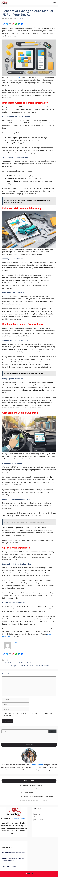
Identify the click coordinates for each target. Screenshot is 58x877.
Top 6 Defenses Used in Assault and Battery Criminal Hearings (36, 796)
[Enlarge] (34, 750)
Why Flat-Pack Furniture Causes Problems (31, 785)
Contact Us (37, 817)
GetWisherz (30, 873)
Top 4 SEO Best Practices (26, 792)
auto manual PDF (14, 77)
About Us (37, 814)
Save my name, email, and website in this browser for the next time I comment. (28, 714)
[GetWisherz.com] (4, 2)
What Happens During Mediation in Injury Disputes (33, 800)
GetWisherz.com (16, 2)
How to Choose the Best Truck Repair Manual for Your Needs (26, 663)
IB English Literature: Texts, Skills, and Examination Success (36, 789)
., (37, 765)
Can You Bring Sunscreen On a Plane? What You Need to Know (27, 666)
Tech (6, 660)
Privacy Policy (38, 820)
